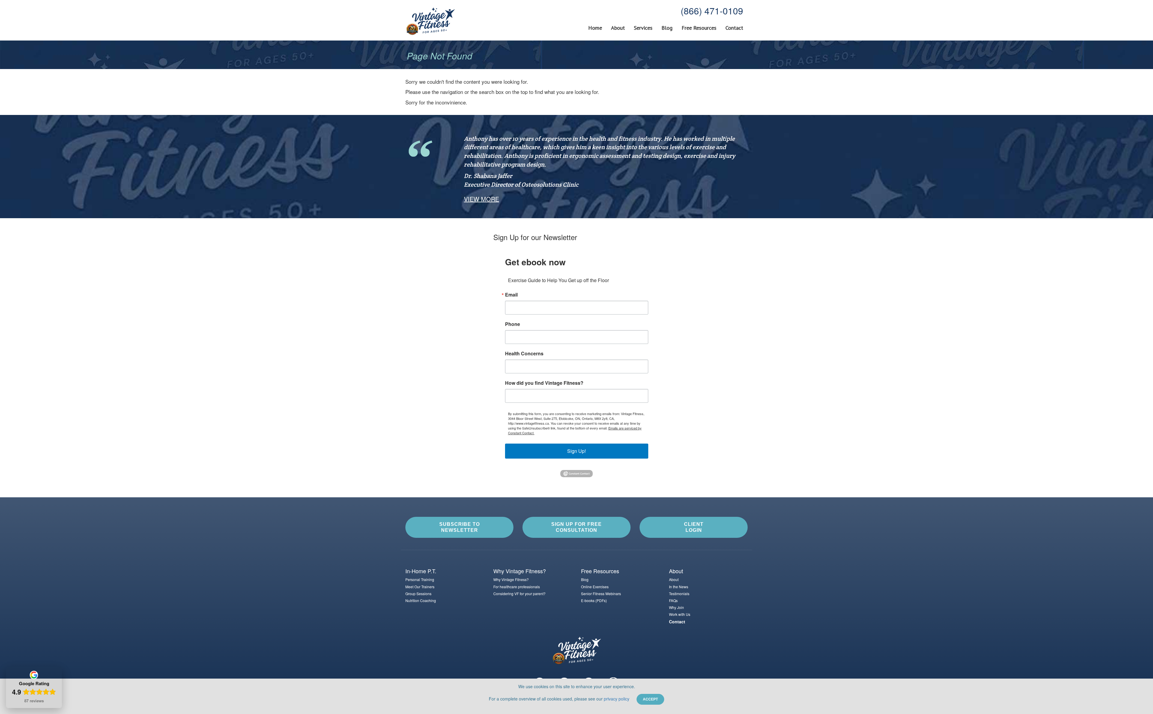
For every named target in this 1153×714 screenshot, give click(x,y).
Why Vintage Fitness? (511, 579)
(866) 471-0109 (712, 10)
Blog (667, 28)
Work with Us (679, 614)
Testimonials (679, 593)
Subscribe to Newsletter (459, 527)
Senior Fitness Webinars (601, 593)
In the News (678, 586)
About (618, 28)
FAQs (673, 600)
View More (481, 198)
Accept (650, 699)
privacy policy (616, 699)
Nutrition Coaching (420, 600)
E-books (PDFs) (594, 600)
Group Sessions (418, 593)
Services (643, 28)
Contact (734, 28)
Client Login (694, 527)
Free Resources (699, 28)
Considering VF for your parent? (519, 593)
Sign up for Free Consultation (576, 527)
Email (511, 294)
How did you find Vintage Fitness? (544, 383)
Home (595, 28)
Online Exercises (595, 586)
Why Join (676, 607)
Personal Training (419, 579)
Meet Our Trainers (419, 586)
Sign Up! (576, 450)
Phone (512, 324)
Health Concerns (524, 353)
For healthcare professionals (516, 586)
